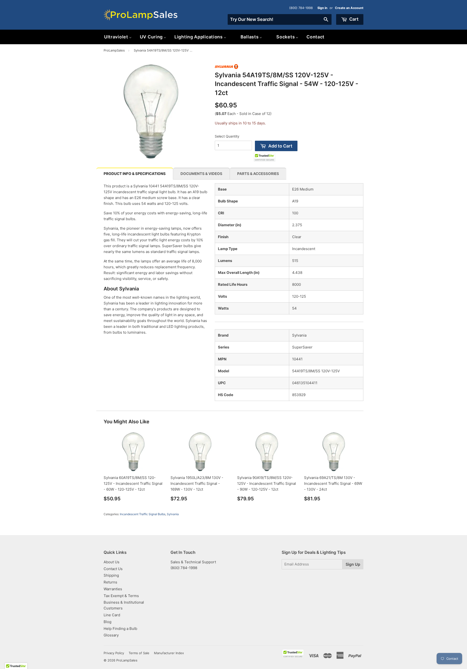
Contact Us (113, 568)
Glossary (111, 635)
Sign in (322, 8)
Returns (110, 582)
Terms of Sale (139, 653)
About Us (111, 562)
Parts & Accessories (258, 173)
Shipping (111, 575)
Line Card (112, 615)
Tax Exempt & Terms (121, 595)
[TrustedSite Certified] (264, 157)
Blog (107, 621)
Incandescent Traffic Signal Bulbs (142, 514)
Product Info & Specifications (135, 173)
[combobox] (280, 19)
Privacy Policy (114, 653)
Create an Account (349, 8)
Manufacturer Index (169, 653)
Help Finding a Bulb (120, 628)
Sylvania (173, 514)
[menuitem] (118, 37)
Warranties (113, 589)
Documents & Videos (201, 173)
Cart (353, 19)
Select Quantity (227, 136)
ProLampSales (114, 50)
